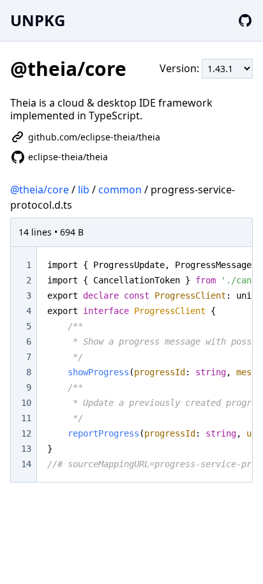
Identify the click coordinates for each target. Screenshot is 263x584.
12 (26, 433)
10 (26, 403)
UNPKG (37, 20)
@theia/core (39, 190)
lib (83, 190)
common (120, 190)
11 (26, 418)
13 (26, 449)
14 (26, 464)
